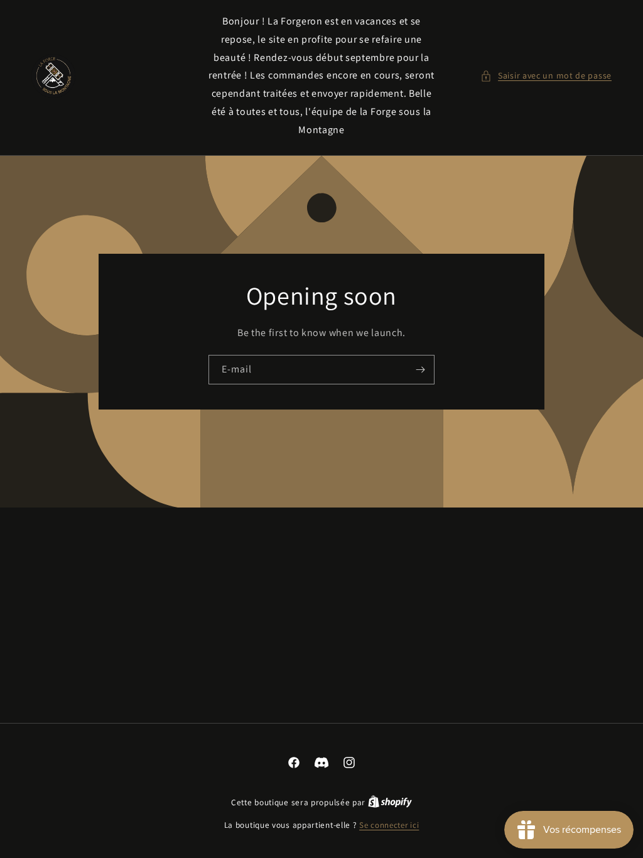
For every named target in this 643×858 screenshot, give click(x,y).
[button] (546, 76)
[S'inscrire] (420, 369)
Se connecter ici (389, 825)
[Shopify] (390, 802)
